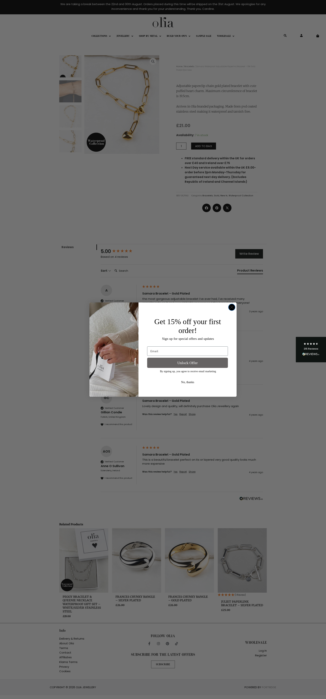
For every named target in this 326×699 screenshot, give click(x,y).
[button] (311, 349)
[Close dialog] (231, 307)
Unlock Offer (187, 363)
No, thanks (187, 382)
